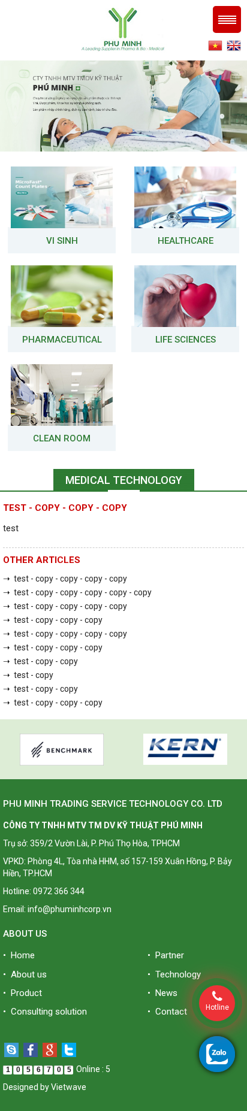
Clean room (62, 438)
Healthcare (185, 240)
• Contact (167, 1011)
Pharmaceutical (62, 339)
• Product (22, 993)
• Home (19, 955)
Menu (227, 19)
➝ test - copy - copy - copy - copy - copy (77, 592)
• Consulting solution (45, 1011)
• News (162, 993)
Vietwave (68, 1087)
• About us (25, 974)
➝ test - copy (28, 675)
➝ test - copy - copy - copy (53, 620)
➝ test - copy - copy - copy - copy (65, 578)
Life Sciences (185, 339)
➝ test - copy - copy (40, 661)
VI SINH (62, 240)
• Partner (165, 955)
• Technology (174, 974)
